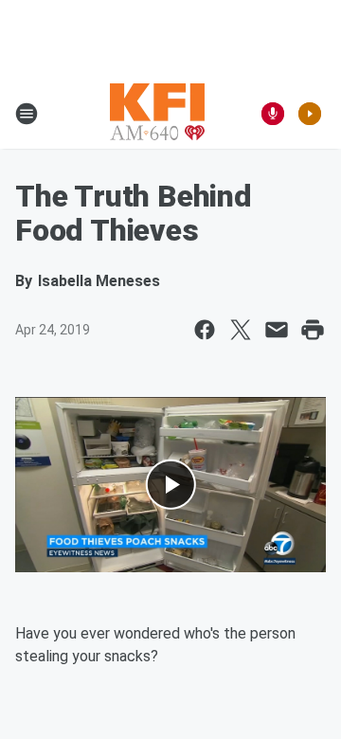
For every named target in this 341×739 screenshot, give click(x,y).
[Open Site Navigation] (26, 113)
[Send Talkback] (272, 113)
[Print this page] (312, 329)
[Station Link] (157, 113)
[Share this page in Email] (276, 329)
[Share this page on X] (240, 329)
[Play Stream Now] (309, 113)
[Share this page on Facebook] (204, 329)
